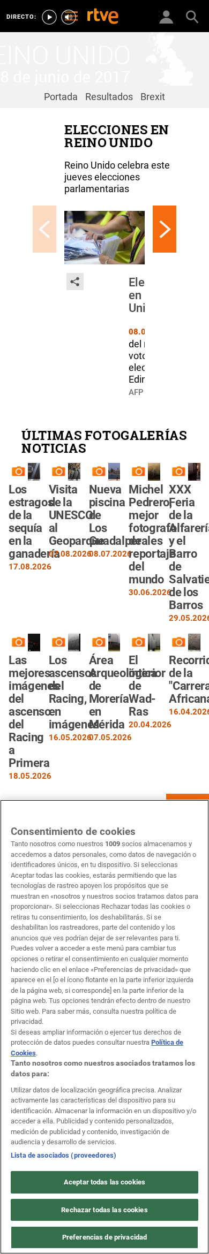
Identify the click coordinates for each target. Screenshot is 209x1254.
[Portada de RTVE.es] (103, 17)
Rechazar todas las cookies (104, 1210)
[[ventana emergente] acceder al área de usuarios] (166, 16)
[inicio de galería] (44, 229)
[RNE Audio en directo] (68, 17)
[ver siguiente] (164, 229)
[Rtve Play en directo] (49, 17)
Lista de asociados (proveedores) (63, 1155)
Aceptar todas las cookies (104, 1182)
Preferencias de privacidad (104, 1237)
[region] (104, 1027)
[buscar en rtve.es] (191, 16)
